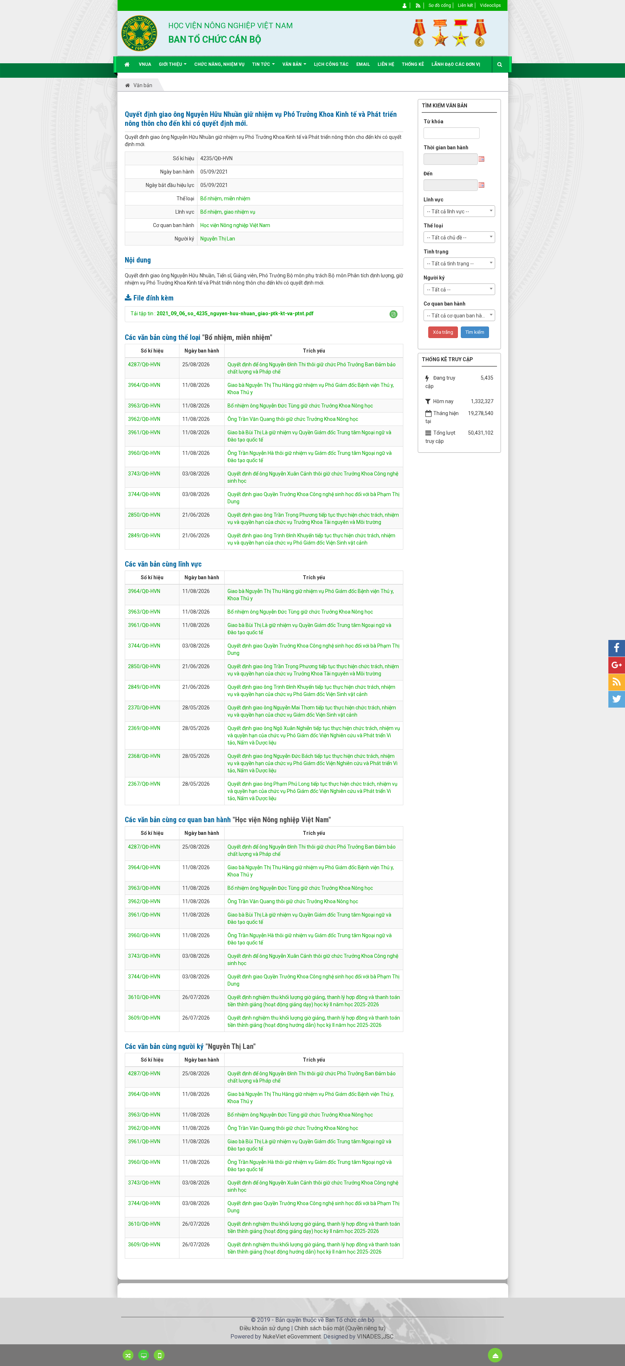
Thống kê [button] (413, 64)
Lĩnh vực (433, 199)
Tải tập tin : (222, 313)
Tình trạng (436, 252)
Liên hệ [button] (386, 64)
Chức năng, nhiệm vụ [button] (219, 64)
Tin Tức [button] (261, 64)
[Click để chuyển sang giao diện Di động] (159, 1355)
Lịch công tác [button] (331, 64)
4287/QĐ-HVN (144, 364)
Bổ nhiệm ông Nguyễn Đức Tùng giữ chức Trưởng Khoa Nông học (300, 406)
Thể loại (433, 226)
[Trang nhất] (128, 64)
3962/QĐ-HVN (144, 419)
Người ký (434, 278)
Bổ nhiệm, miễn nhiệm (225, 198)
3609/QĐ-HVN (144, 1018)
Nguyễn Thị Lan (217, 239)
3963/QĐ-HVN (144, 406)
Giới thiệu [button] (171, 64)
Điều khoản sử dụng (264, 1328)
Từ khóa (433, 121)
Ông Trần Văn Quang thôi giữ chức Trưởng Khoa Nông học (293, 419)
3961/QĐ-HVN (144, 432)
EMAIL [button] (363, 64)
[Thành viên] (405, 5)
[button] (393, 314)
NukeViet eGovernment (292, 1336)
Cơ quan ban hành (444, 304)
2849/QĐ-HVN (144, 535)
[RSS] (418, 5)
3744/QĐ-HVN (144, 494)
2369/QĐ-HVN (144, 728)
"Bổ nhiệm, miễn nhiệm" (237, 337)
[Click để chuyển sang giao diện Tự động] (128, 1355)
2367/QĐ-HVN (144, 784)
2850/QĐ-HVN (144, 515)
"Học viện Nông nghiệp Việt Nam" (282, 819)
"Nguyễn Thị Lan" (230, 1046)
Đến (428, 173)
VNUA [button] (145, 64)
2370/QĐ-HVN (144, 707)
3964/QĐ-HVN (144, 385)
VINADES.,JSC (375, 1336)
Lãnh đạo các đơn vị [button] (455, 64)
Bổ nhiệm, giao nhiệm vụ (227, 212)
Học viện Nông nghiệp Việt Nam (235, 225)
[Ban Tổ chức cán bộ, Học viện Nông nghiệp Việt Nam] (139, 33)
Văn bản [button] (292, 64)
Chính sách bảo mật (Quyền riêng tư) (340, 1328)
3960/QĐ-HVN (144, 453)
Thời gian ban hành (446, 147)
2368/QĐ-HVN (144, 756)
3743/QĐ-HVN (144, 474)
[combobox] (459, 211)
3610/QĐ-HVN (144, 997)
